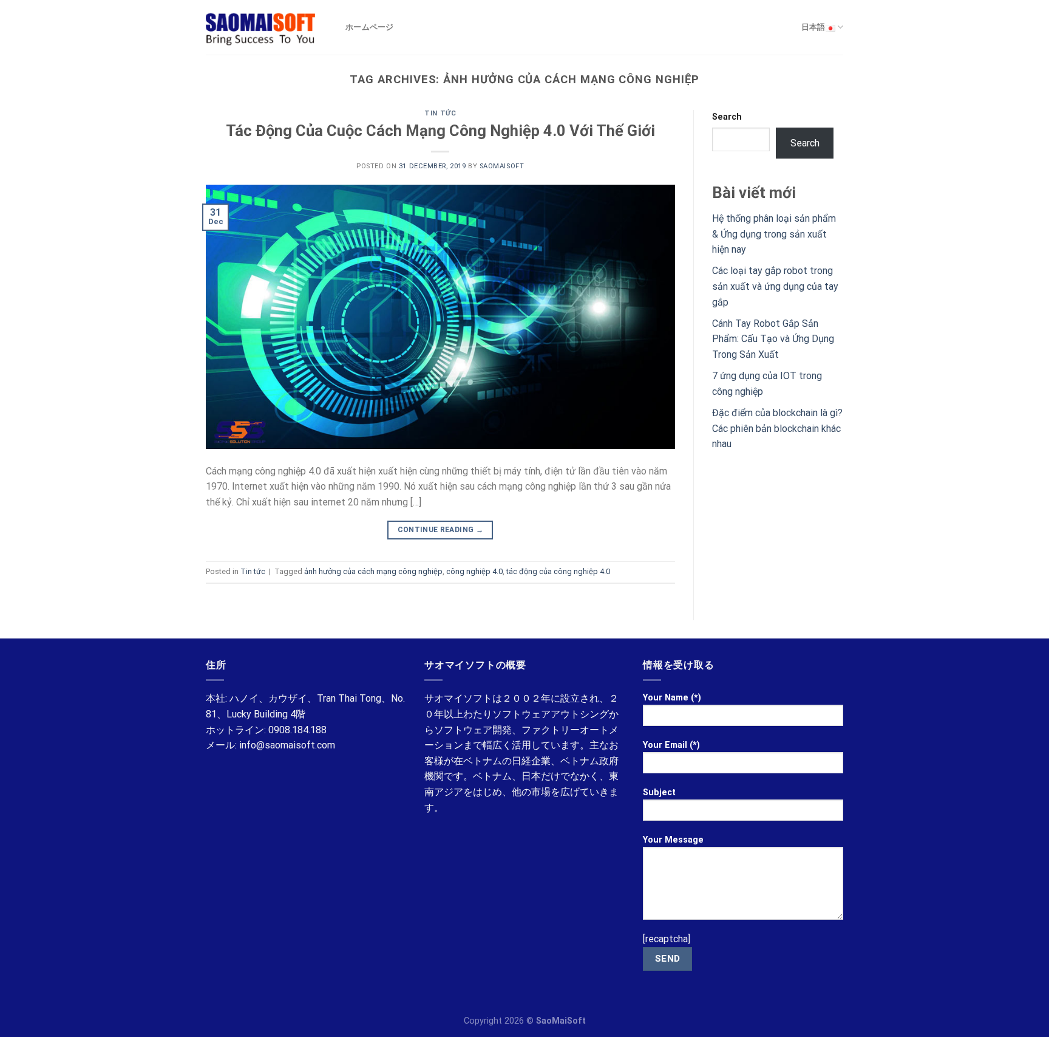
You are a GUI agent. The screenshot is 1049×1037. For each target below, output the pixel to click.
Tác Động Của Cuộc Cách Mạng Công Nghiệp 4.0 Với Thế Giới (440, 130)
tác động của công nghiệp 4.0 (558, 571)
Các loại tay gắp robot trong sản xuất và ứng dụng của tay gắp (775, 286)
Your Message (673, 840)
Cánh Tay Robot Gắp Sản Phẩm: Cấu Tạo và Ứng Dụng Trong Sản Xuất (773, 339)
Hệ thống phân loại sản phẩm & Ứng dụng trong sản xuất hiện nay (774, 234)
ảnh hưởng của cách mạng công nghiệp (373, 571)
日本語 (813, 27)
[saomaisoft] (266, 27)
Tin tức (440, 113)
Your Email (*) (671, 745)
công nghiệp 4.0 (474, 571)
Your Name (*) (672, 698)
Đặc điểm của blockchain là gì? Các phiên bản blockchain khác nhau (777, 428)
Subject (659, 792)
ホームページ (369, 27)
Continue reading (441, 529)
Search (727, 117)
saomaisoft (502, 166)
